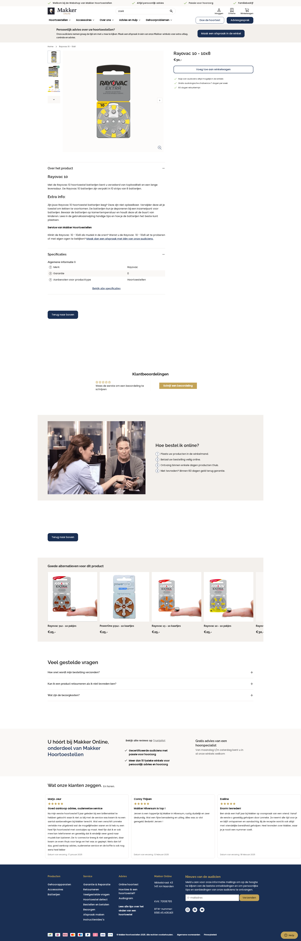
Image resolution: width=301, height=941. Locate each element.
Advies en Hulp (128, 20)
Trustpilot (159, 740)
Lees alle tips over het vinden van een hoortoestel (131, 910)
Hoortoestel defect (95, 899)
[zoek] (171, 11)
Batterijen (54, 894)
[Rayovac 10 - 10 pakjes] (228, 597)
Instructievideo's (93, 919)
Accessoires (84, 20)
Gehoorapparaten (59, 884)
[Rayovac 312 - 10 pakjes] (72, 597)
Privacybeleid (210, 935)
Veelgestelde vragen (96, 894)
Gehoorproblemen (157, 20)
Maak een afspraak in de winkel (221, 33)
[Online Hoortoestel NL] (62, 11)
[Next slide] (54, 99)
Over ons (105, 20)
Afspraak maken (93, 914)
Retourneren (91, 889)
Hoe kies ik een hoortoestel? (128, 891)
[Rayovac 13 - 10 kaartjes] (176, 597)
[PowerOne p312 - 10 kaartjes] (124, 597)
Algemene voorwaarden (188, 935)
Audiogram (126, 898)
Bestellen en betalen (96, 904)
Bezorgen (89, 909)
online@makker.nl (165, 894)
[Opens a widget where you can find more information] (289, 935)
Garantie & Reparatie (96, 884)
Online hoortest (128, 884)
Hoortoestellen (58, 20)
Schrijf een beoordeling (178, 385)
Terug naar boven (63, 314)
